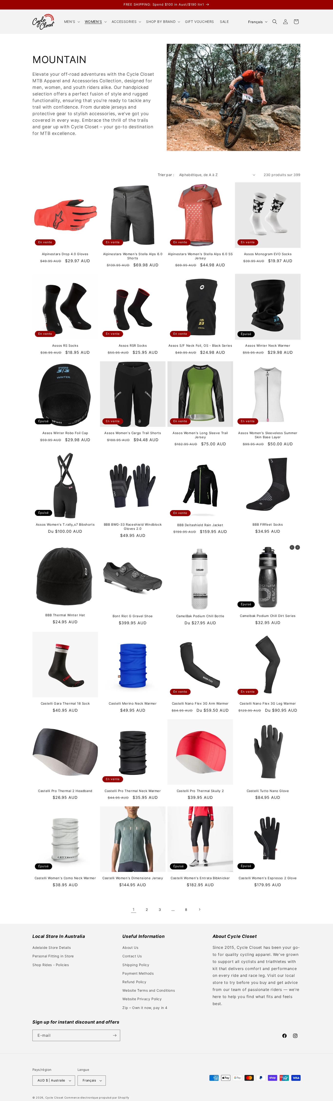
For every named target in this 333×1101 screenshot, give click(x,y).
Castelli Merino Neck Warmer (133, 703)
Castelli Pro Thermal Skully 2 (200, 791)
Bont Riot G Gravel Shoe (133, 616)
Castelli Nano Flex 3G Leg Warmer (268, 703)
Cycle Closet (54, 1097)
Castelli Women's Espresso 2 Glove (268, 878)
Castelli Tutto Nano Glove (268, 791)
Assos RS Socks (65, 345)
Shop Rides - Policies (50, 965)
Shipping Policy (135, 965)
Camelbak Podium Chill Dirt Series (268, 616)
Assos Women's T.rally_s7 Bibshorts (65, 524)
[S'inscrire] (114, 1035)
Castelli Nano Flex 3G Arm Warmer (200, 703)
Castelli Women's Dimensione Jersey (132, 878)
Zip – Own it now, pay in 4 (144, 1008)
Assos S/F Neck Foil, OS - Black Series (200, 345)
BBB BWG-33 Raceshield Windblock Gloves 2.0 (133, 527)
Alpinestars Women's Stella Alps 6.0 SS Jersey (200, 256)
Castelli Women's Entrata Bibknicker (200, 878)
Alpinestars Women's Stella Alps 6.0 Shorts (133, 256)
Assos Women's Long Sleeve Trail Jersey (200, 435)
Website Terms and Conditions (148, 990)
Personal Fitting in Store (53, 956)
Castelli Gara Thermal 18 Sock (65, 703)
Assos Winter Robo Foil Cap (65, 433)
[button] (71, 22)
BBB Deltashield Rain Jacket (200, 525)
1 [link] (134, 909)
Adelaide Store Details (51, 947)
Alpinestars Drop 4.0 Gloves (65, 254)
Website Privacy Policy (142, 999)
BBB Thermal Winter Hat (65, 615)
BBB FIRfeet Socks (268, 524)
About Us (130, 947)
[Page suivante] (199, 909)
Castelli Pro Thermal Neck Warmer (133, 791)
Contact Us (132, 956)
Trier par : (166, 175)
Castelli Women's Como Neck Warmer (65, 878)
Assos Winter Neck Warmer (267, 345)
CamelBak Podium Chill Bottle (200, 616)
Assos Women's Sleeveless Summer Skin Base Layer (267, 435)
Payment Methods (138, 973)
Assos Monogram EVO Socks (268, 254)
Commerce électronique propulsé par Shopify (96, 1097)
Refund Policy (134, 982)
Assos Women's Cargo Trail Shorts (132, 433)
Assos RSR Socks (133, 345)
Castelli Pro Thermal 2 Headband (65, 791)
